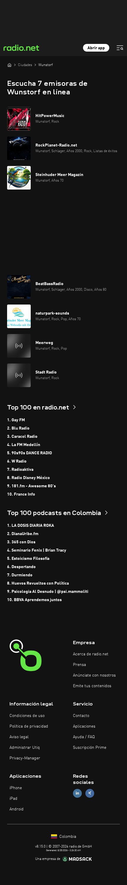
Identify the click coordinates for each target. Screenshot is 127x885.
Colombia (67, 837)
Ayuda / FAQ (84, 737)
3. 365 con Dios (21, 542)
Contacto (81, 716)
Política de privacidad (28, 726)
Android (16, 809)
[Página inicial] (9, 64)
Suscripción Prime (89, 748)
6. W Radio (17, 461)
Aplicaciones (84, 726)
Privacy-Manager (24, 758)
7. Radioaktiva (20, 470)
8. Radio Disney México (28, 478)
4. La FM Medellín (23, 445)
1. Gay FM (16, 420)
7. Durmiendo (19, 575)
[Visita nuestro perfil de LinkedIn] (77, 793)
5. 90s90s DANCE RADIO (29, 453)
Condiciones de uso (27, 716)
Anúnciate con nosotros (94, 675)
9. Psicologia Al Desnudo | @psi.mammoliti (47, 592)
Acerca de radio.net (90, 654)
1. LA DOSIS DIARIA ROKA (30, 526)
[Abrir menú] (119, 47)
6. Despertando (21, 567)
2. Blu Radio (18, 428)
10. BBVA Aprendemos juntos (34, 600)
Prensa (79, 665)
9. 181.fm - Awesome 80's (31, 486)
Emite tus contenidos (92, 686)
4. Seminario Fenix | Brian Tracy (36, 550)
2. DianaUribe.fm (22, 534)
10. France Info (21, 494)
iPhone (15, 788)
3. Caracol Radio (22, 437)
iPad (13, 799)
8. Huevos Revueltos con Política (38, 583)
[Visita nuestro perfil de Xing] (89, 793)
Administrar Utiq (24, 748)
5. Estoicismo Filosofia (28, 559)
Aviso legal (19, 737)
